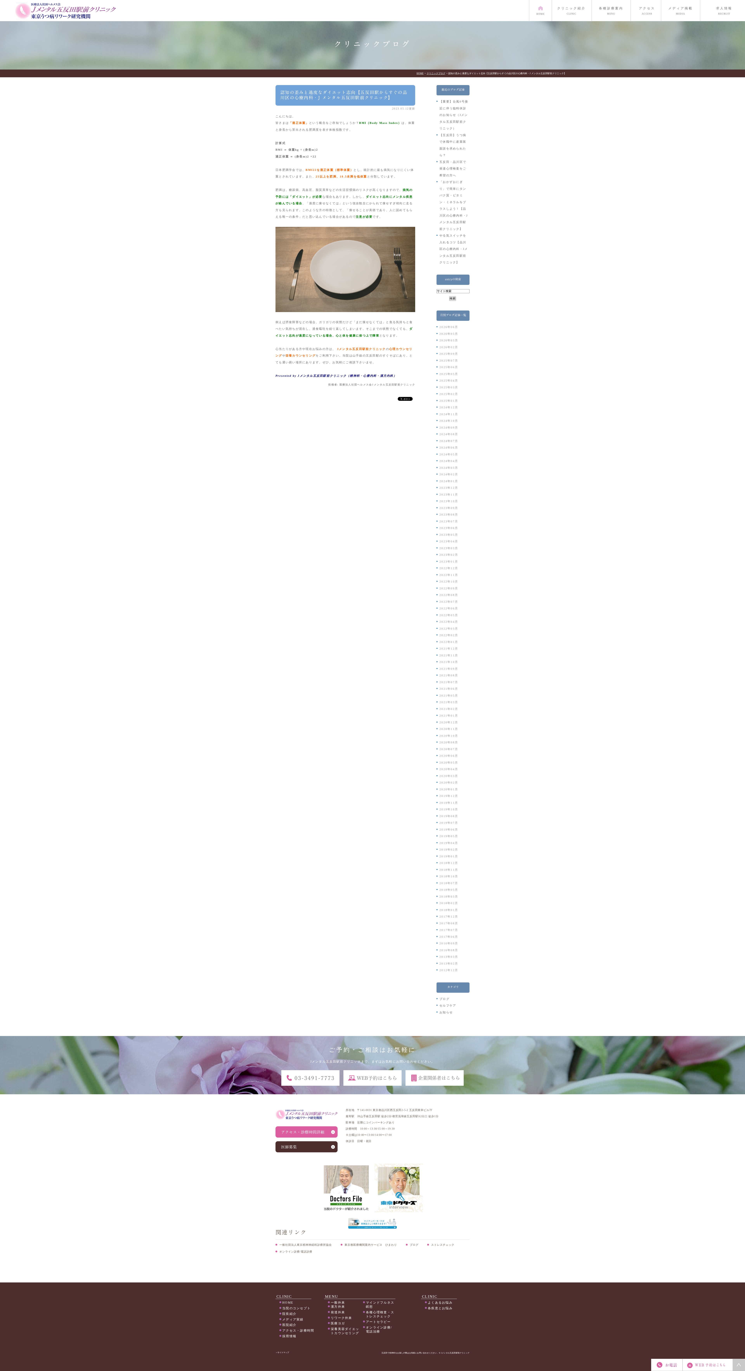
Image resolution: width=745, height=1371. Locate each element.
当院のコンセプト (296, 1308)
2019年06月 (448, 829)
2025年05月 (448, 374)
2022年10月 (448, 581)
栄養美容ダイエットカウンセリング (345, 1331)
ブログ (444, 998)
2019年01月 (448, 856)
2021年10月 (448, 662)
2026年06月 (448, 327)
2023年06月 (448, 528)
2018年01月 (448, 910)
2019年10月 (448, 809)
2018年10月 (448, 876)
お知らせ (446, 1012)
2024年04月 (448, 461)
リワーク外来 (341, 1318)
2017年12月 (448, 916)
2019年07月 (448, 822)
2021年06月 (448, 688)
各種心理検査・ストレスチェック (380, 1314)
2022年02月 (448, 635)
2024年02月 (448, 474)
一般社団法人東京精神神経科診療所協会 (305, 1244)
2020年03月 (448, 776)
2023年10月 (448, 501)
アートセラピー (378, 1321)
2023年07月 (448, 521)
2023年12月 (448, 487)
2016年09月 (448, 943)
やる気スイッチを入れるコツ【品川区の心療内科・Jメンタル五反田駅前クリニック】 (453, 249)
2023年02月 (448, 554)
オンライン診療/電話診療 (295, 1251)
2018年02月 (448, 903)
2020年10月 (448, 735)
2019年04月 (448, 843)
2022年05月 (448, 615)
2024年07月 (448, 441)
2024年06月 (448, 447)
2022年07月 (448, 601)
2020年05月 (448, 762)
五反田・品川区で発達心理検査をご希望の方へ (452, 168)
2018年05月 (448, 889)
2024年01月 (448, 481)
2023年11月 (448, 494)
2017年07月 (448, 930)
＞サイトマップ (282, 1352)
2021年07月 (448, 682)
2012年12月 (448, 970)
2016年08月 (448, 950)
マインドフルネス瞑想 (380, 1304)
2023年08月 (448, 514)
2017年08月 (448, 923)
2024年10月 (448, 420)
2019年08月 (448, 816)
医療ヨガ (338, 1323)
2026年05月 (448, 333)
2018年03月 (448, 896)
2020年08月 (448, 742)
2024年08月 (448, 434)
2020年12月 (448, 722)
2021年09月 (448, 668)
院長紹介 (289, 1313)
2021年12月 (448, 648)
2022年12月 (448, 568)
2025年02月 (448, 394)
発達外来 (338, 1312)
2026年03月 (448, 340)
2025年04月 (448, 380)
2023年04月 (448, 541)
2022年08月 (448, 595)
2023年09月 (448, 508)
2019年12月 (448, 796)
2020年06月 (448, 755)
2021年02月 (448, 709)
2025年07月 (448, 360)
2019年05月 (448, 836)
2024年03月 (448, 467)
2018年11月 (448, 869)
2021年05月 (448, 695)
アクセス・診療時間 (298, 1330)
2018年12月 (448, 863)
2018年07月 (448, 883)
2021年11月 (448, 655)
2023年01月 (448, 561)
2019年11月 (448, 802)
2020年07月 (448, 749)
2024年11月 (448, 414)
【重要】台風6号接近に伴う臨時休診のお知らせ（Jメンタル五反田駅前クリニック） (453, 115)
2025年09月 (448, 353)
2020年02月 (448, 782)
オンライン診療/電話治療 (379, 1329)
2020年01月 (448, 789)
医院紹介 (289, 1325)
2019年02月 (448, 849)
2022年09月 (448, 588)
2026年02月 (448, 347)
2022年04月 (448, 621)
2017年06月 (448, 936)
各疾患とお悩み (440, 1308)
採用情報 (289, 1336)
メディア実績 (293, 1319)
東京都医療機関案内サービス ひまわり (371, 1244)
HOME (287, 1302)
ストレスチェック (442, 1244)
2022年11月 (448, 575)
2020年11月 (448, 729)
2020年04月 (448, 769)
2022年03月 (448, 628)
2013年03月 (448, 956)
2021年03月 (448, 702)
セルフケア (447, 1005)
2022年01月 (448, 642)
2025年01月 (448, 400)
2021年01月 (448, 715)
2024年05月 (448, 454)
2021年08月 (448, 675)
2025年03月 (448, 387)
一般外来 (338, 1302)
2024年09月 (448, 427)
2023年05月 (448, 534)
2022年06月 (448, 608)
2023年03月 (448, 548)
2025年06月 (448, 367)
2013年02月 (448, 963)
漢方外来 (338, 1306)
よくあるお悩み (440, 1302)
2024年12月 (448, 407)
